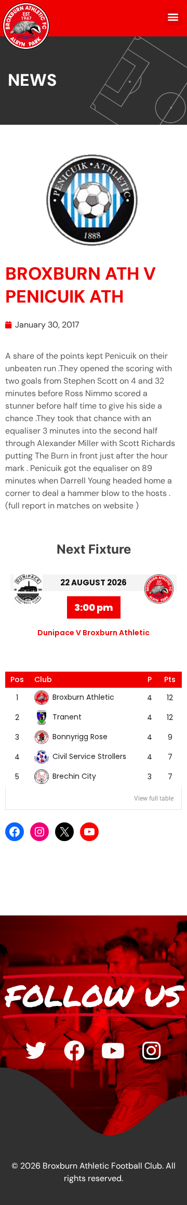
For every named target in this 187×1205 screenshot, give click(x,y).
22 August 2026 (93, 582)
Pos (17, 679)
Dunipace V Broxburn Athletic (93, 632)
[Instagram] (39, 831)
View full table (153, 798)
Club (43, 679)
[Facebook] (14, 831)
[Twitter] (35, 1050)
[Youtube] (112, 1050)
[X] (64, 831)
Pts (170, 679)
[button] (173, 16)
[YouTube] (89, 831)
